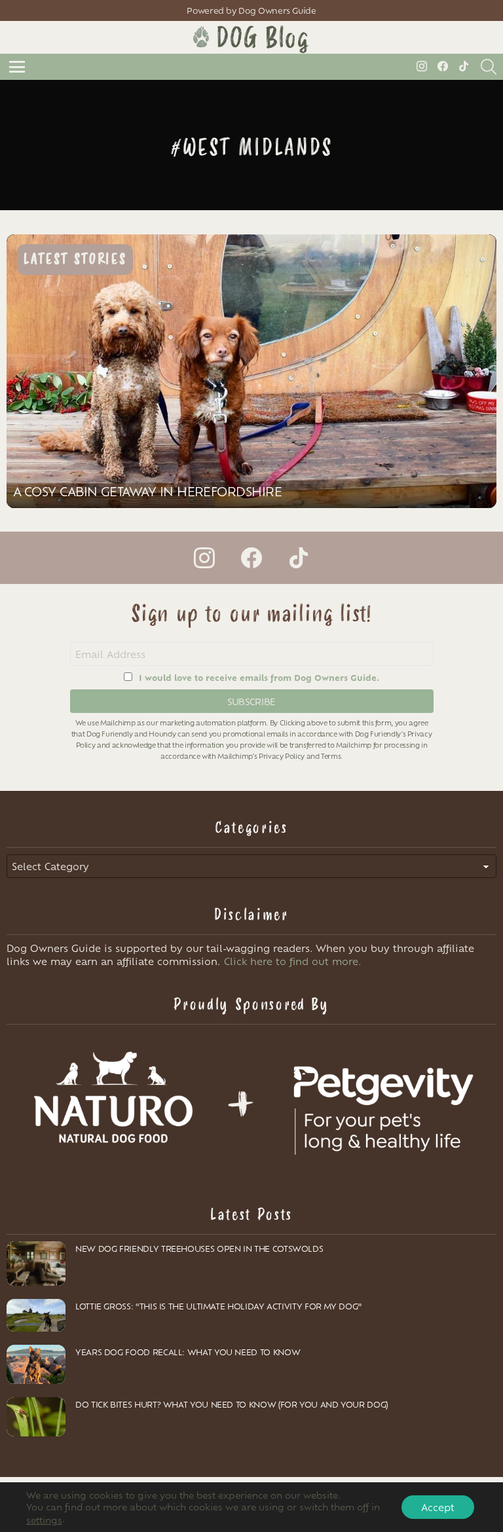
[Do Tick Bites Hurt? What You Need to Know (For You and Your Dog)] (36, 1416)
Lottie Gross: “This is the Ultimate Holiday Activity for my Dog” (218, 1306)
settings (44, 1519)
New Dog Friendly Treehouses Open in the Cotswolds (199, 1248)
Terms (331, 756)
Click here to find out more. (293, 961)
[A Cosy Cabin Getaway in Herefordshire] (251, 371)
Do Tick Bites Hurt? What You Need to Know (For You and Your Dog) (231, 1404)
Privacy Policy (282, 756)
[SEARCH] (488, 67)
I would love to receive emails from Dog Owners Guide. (259, 677)
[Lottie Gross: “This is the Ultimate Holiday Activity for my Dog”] (36, 1315)
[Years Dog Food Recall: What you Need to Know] (36, 1364)
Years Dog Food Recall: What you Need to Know (187, 1352)
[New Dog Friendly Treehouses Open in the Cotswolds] (36, 1263)
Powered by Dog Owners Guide (251, 10)
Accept (438, 1507)
